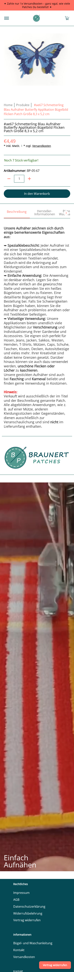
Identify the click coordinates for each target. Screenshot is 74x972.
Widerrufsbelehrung (27, 913)
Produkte (22, 105)
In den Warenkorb (37, 194)
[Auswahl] (29, 178)
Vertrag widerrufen (27, 920)
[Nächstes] (66, 213)
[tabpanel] (37, 323)
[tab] (17, 213)
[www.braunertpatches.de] (36, 18)
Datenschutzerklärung (29, 906)
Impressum (21, 893)
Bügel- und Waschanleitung (32, 943)
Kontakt (18, 950)
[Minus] (9, 178)
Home (8, 105)
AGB (16, 899)
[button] (67, 18)
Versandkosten (41, 146)
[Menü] (6, 18)
